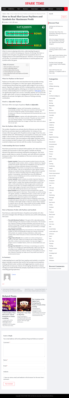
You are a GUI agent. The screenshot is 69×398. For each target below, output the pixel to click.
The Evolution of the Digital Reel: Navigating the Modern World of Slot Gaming (38, 303)
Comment (6, 342)
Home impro (34, 9)
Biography (51, 105)
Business (25, 9)
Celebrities (11, 9)
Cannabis (51, 115)
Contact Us (59, 9)
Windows (51, 260)
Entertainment (53, 144)
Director (51, 139)
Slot (3, 284)
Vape (50, 255)
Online (51, 205)
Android (51, 88)
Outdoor (51, 207)
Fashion (51, 149)
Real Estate (52, 214)
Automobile (52, 98)
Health (43, 9)
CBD (50, 120)
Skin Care (51, 224)
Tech (18, 9)
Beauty (51, 101)
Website (5, 372)
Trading (51, 246)
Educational (52, 142)
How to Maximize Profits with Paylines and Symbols (16, 73)
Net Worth (52, 202)
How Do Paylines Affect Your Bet (11, 70)
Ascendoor (39, 396)
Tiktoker (51, 243)
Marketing (52, 195)
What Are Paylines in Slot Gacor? (11, 67)
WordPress (50, 396)
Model (50, 200)
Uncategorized (53, 253)
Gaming (51, 163)
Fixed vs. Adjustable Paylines (10, 68)
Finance (51, 151)
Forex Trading (52, 159)
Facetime (51, 147)
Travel (50, 251)
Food (50, 156)
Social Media (52, 229)
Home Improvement (54, 173)
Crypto (51, 132)
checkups (51, 127)
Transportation (53, 248)
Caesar (16, 22)
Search (51, 14)
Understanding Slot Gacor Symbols (12, 71)
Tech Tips (51, 241)
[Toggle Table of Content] (26, 65)
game (50, 161)
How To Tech (52, 176)
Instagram (52, 180)
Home (4, 9)
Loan (50, 192)
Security (51, 217)
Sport (50, 236)
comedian (51, 130)
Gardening (52, 166)
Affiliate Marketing (54, 86)
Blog (50, 108)
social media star (53, 231)
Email (5, 366)
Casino (51, 117)
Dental (51, 134)
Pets (50, 209)
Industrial (51, 178)
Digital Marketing (53, 137)
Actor (50, 81)
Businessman (52, 113)
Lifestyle (50, 9)
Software (51, 234)
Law (50, 185)
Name (5, 360)
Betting (51, 103)
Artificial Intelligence (54, 96)
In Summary (7, 75)
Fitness (51, 154)
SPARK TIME (34, 3)
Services (51, 222)
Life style (51, 188)
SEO (50, 219)
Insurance (51, 183)
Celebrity (51, 125)
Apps (50, 91)
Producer (51, 212)
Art (50, 93)
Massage (51, 197)
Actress (51, 84)
